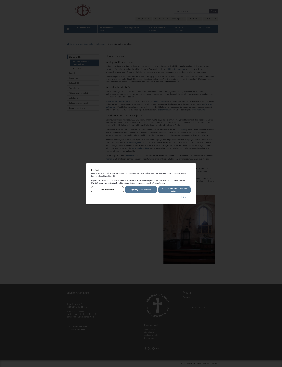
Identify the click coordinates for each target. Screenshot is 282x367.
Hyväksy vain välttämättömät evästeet (174, 189)
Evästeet (186, 197)
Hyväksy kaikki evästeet (141, 189)
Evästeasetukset (107, 189)
